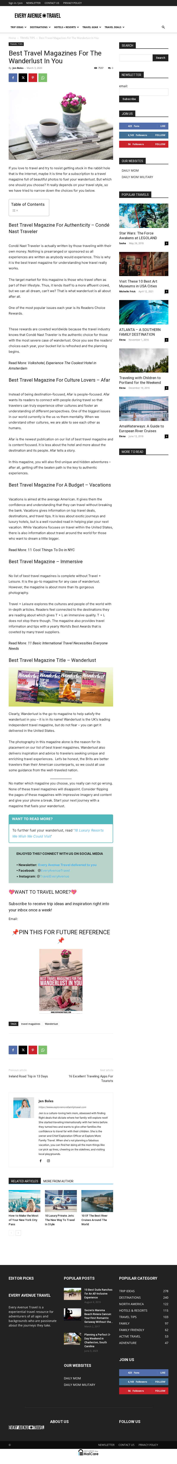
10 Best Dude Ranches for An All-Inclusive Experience (98, 1293)
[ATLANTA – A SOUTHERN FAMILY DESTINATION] (143, 312)
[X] (23, 77)
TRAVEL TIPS (27, 38)
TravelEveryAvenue (54, 876)
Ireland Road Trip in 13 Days (28, 1076)
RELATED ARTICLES (24, 1181)
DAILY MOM (130, 170)
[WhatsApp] (42, 77)
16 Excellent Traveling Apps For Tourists (91, 1078)
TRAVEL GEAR (90, 27)
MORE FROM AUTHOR (58, 1181)
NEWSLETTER (33, 3)
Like (162, 126)
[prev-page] (11, 1233)
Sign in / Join (16, 3)
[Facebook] (13, 77)
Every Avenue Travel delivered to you (67, 865)
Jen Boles (18, 68)
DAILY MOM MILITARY (137, 177)
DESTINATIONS (38, 27)
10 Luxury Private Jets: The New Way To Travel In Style (60, 1220)
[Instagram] (50, 1161)
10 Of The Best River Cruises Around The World (94, 1220)
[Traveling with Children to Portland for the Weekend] (143, 360)
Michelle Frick (127, 291)
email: (123, 86)
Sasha (122, 243)
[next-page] (18, 1233)
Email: (13, 919)
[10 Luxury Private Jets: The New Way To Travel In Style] (61, 1201)
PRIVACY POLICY (72, 3)
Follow (160, 135)
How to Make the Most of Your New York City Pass (23, 1220)
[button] (163, 27)
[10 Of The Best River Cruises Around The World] (97, 1201)
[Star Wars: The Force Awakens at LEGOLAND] (143, 216)
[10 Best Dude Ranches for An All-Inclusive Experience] (72, 1294)
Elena (122, 339)
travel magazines (30, 1023)
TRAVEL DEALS (113, 27)
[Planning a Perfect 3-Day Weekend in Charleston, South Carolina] (72, 1339)
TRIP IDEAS (17, 27)
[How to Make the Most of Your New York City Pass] (24, 1201)
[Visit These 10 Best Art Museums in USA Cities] (143, 264)
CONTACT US (52, 3)
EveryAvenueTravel (55, 870)
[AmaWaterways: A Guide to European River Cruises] (143, 409)
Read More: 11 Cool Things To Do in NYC (42, 550)
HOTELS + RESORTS (65, 27)
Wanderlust (51, 1023)
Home (12, 38)
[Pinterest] (32, 77)
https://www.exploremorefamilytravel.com (62, 1107)
